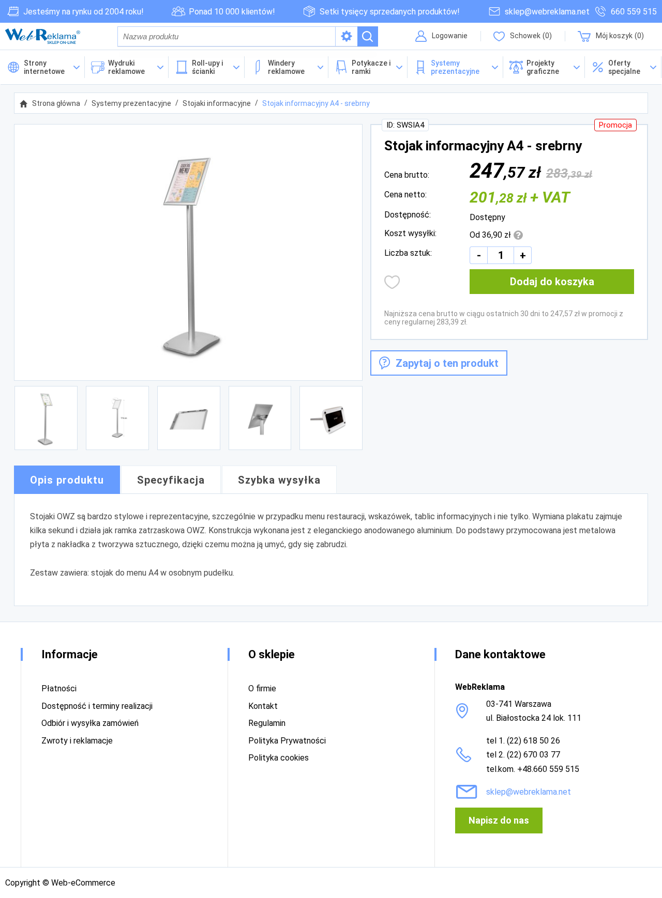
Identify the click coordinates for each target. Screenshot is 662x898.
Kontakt (263, 706)
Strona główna (56, 103)
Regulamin (266, 723)
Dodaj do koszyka (552, 281)
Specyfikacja (171, 480)
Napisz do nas (499, 820)
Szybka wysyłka (279, 480)
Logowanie (450, 36)
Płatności (59, 688)
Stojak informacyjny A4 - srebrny (316, 103)
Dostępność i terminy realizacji (97, 706)
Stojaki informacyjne (217, 103)
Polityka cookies (278, 758)
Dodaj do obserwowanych (392, 282)
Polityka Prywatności (287, 741)
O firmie (262, 688)
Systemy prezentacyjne (131, 103)
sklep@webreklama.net (547, 12)
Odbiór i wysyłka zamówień (90, 723)
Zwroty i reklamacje (77, 741)
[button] (623, 67)
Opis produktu (67, 480)
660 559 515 (634, 12)
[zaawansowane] (346, 36)
